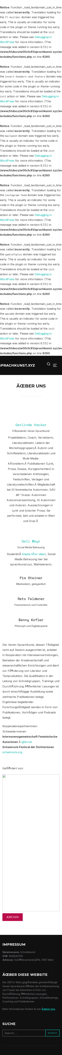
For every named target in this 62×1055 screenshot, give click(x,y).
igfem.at (27, 742)
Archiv (13, 917)
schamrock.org (12, 752)
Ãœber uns (48, 1009)
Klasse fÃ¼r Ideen (34, 554)
